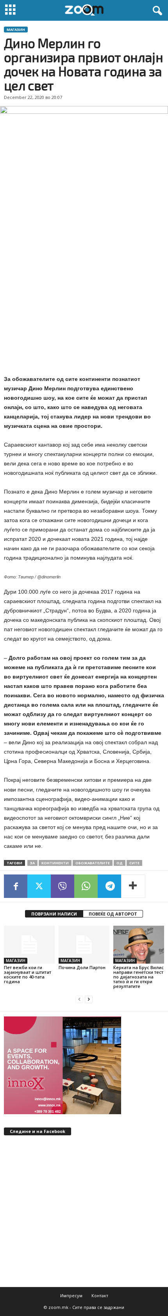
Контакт (99, 1295)
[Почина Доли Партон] (84, 945)
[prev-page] (79, 999)
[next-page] (89, 999)
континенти (55, 862)
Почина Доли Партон (82, 967)
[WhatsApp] (86, 886)
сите (134, 862)
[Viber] (62, 886)
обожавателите (92, 862)
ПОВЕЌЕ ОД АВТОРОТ (113, 914)
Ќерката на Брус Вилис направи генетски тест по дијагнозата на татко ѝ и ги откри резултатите (138, 976)
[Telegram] (109, 886)
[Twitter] (39, 886)
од (119, 862)
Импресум (71, 1295)
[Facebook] (15, 886)
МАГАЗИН (16, 29)
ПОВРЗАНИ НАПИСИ (54, 914)
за (32, 862)
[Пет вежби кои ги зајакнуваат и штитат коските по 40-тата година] (29, 945)
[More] (133, 886)
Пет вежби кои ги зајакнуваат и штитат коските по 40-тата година (27, 974)
